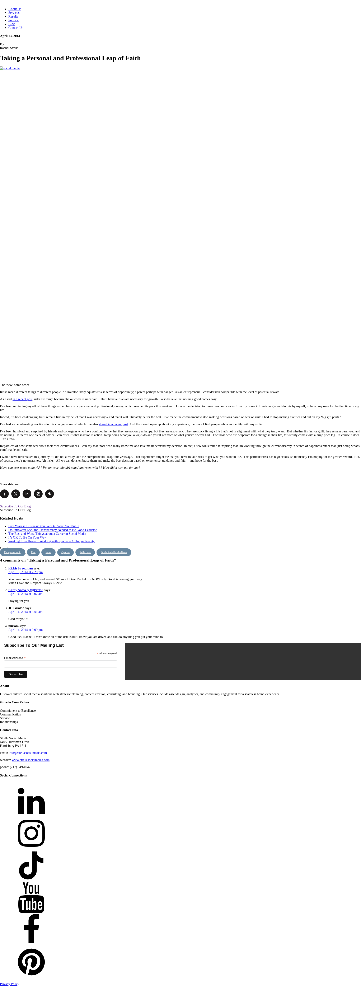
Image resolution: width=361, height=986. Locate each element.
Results (13, 16)
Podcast (13, 20)
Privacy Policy (9, 984)
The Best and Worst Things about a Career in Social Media (47, 533)
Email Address (14, 658)
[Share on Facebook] (4, 493)
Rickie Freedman (20, 568)
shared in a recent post (113, 424)
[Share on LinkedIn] (27, 493)
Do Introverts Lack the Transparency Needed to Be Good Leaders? (52, 530)
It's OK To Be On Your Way (27, 537)
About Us (14, 9)
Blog (11, 24)
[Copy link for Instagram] (38, 493)
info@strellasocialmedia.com (28, 753)
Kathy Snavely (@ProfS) (25, 590)
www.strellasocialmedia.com (31, 760)
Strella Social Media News (114, 552)
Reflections (85, 552)
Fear (33, 552)
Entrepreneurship (12, 552)
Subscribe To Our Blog (15, 506)
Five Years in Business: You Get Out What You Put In (43, 526)
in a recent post (22, 399)
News (48, 552)
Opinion (65, 552)
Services (13, 12)
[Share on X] (15, 493)
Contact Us (15, 27)
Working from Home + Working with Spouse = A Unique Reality (51, 541)
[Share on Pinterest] (49, 493)
